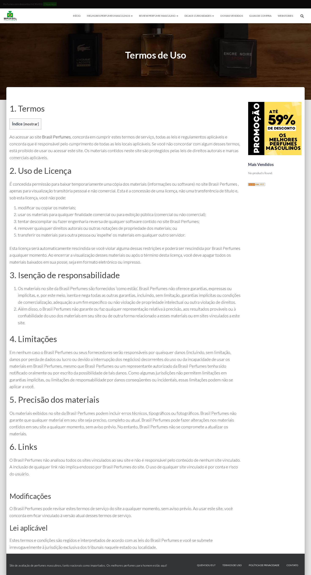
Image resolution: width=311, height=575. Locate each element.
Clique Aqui (50, 4)
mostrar (31, 124)
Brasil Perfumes (56, 136)
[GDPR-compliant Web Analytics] (256, 184)
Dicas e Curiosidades (198, 15)
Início (77, 15)
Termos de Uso (232, 565)
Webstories (285, 15)
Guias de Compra (260, 15)
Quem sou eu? (206, 565)
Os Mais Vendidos (231, 15)
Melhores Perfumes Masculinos (109, 15)
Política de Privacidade (264, 565)
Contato (292, 565)
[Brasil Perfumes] (10, 16)
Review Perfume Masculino (157, 15)
